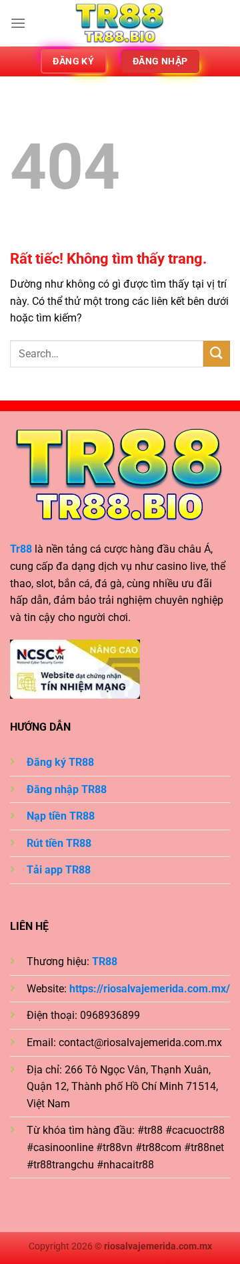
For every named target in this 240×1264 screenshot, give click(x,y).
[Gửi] (216, 354)
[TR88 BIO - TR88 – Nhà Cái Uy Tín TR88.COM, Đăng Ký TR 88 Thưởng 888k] (120, 23)
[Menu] (18, 23)
